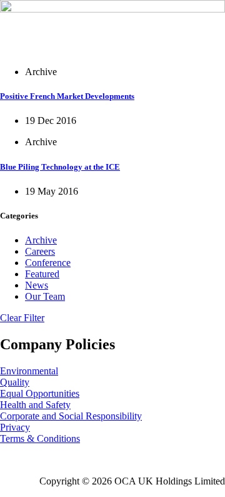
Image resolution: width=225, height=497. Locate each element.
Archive (41, 240)
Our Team (45, 296)
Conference (48, 262)
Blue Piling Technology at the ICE (60, 167)
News (36, 285)
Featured (42, 274)
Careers (40, 251)
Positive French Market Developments (67, 96)
